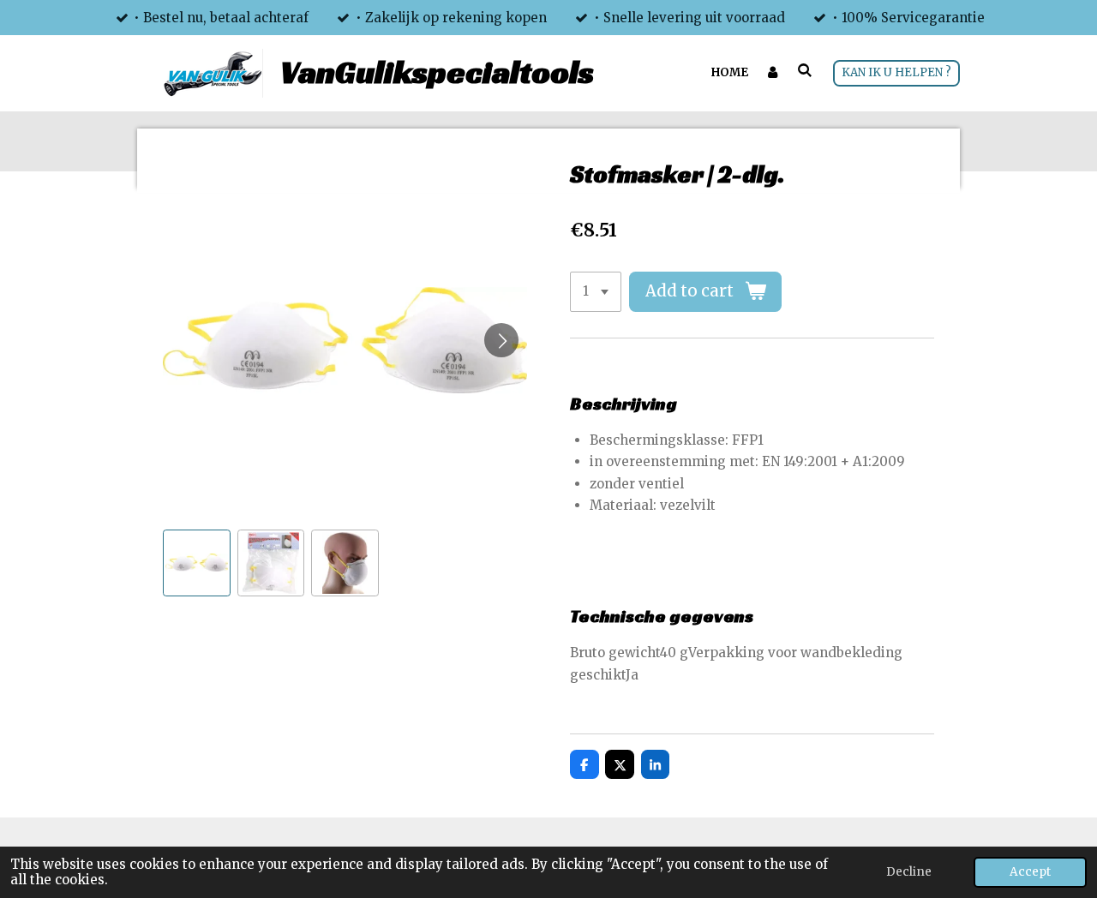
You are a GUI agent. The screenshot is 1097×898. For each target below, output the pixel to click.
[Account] (773, 73)
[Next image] (501, 340)
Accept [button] (1030, 872)
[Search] (805, 71)
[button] (197, 563)
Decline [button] (909, 872)
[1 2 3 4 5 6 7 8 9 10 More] (595, 292)
